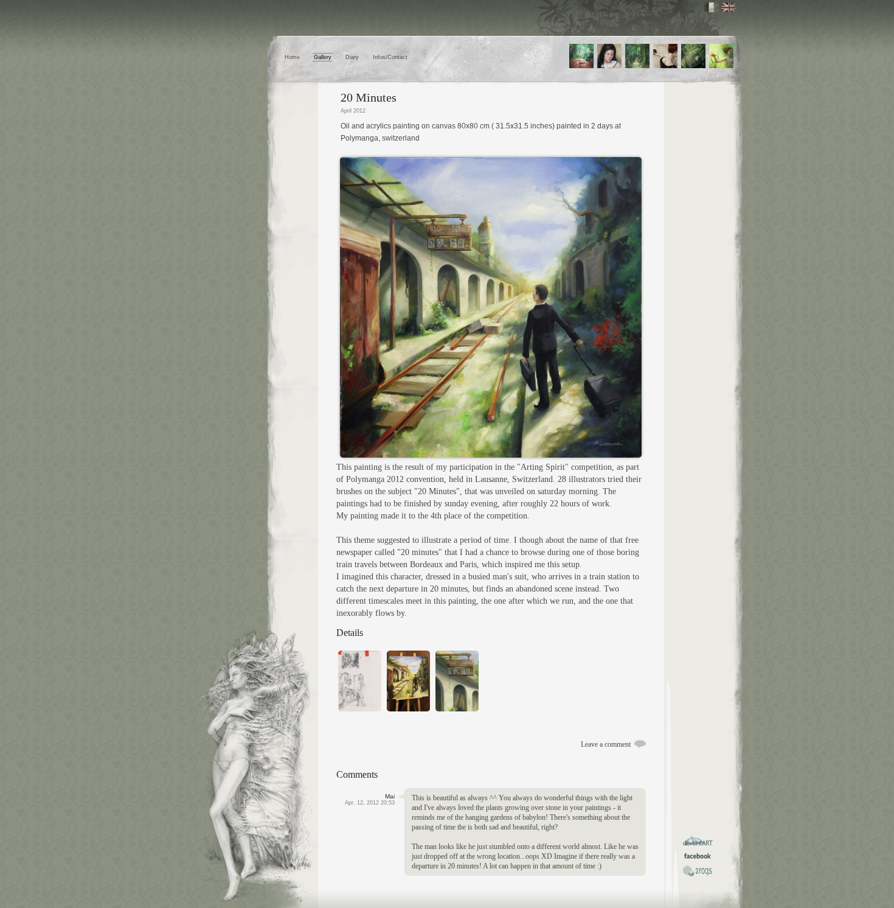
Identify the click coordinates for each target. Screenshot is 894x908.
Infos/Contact (390, 57)
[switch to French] (711, 7)
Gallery (322, 57)
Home (292, 57)
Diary (352, 57)
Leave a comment (606, 744)
